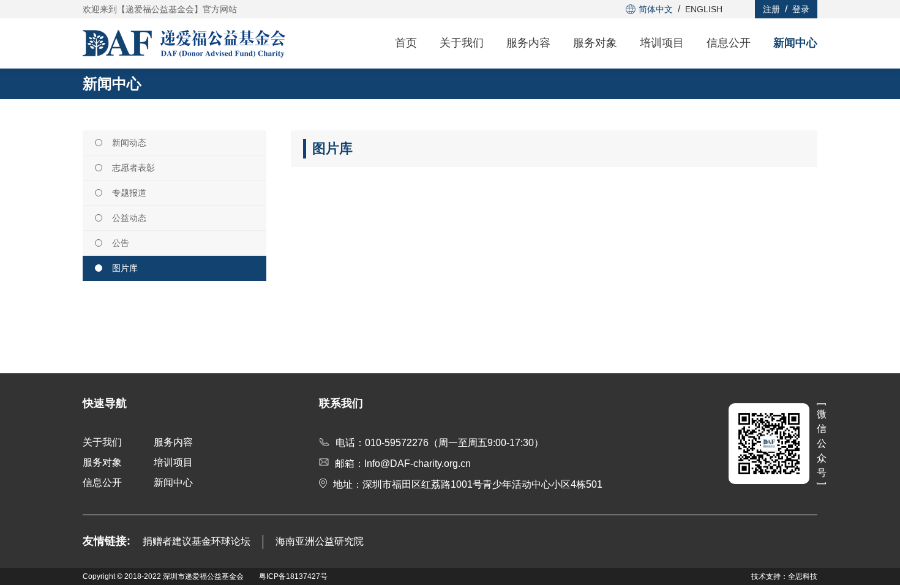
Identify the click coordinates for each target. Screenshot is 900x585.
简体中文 (656, 9)
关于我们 (462, 43)
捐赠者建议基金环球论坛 (196, 541)
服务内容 (528, 43)
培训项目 (662, 43)
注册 (771, 9)
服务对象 (595, 43)
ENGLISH (703, 9)
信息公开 (729, 43)
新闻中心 (795, 43)
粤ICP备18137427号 (293, 576)
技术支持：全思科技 (784, 576)
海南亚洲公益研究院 (320, 541)
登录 (800, 9)
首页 (406, 43)
